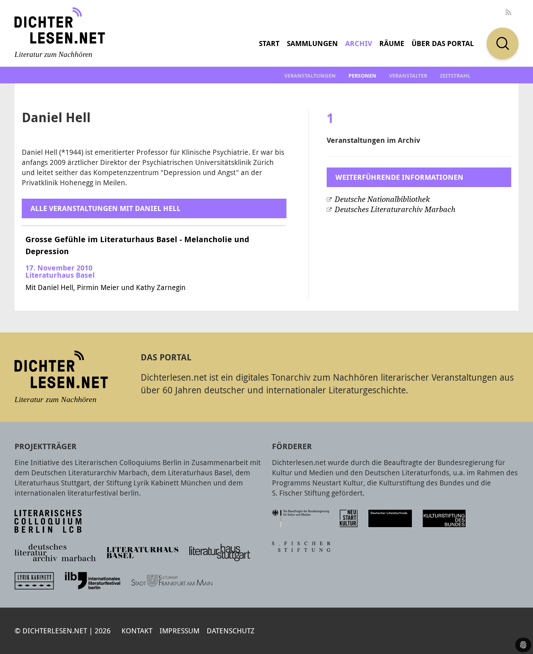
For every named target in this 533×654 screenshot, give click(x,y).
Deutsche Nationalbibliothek (382, 199)
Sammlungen (312, 43)
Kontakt (136, 631)
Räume (391, 43)
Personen (362, 75)
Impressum (179, 631)
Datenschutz (231, 631)
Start (269, 43)
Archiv (358, 43)
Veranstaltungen (310, 75)
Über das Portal (443, 43)
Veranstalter (408, 75)
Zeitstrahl (455, 75)
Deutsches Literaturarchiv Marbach (395, 209)
